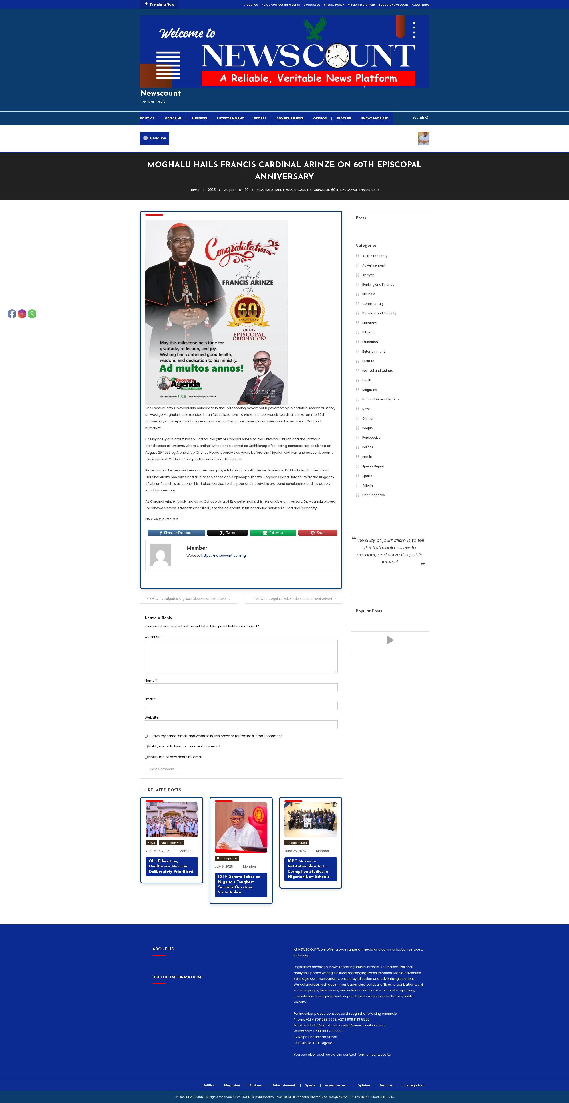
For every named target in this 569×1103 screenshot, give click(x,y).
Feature (344, 118)
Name (151, 680)
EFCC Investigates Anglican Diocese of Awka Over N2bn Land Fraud (193, 598)
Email (150, 699)
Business (199, 118)
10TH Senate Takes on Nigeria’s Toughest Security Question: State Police (239, 885)
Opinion (320, 118)
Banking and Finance (378, 284)
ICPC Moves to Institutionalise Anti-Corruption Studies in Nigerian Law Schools (308, 869)
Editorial (368, 332)
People (367, 428)
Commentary (373, 303)
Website (152, 717)
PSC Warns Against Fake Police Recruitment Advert (293, 598)
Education (370, 342)
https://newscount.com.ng (223, 555)
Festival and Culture (377, 370)
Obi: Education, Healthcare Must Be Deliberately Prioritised (171, 866)
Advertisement (289, 118)
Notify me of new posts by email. (175, 756)
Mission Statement (361, 4)
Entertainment (230, 118)
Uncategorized (375, 118)
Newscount (160, 94)
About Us (251, 4)
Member (196, 548)
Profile (367, 457)
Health (367, 380)
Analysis (368, 275)
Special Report (373, 466)
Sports (260, 118)
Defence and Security (379, 313)
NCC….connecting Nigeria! (280, 4)
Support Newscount (393, 4)
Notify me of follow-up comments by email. (184, 746)
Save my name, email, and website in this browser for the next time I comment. (217, 735)
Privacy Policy (334, 4)
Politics (147, 118)
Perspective (371, 437)
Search (418, 117)
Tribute (367, 485)
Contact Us (311, 4)
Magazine (173, 118)
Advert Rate (420, 4)
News (151, 843)
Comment (154, 636)
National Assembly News (381, 399)
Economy (369, 323)
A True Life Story (374, 256)
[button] (390, 640)
